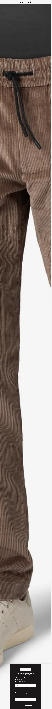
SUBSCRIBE (25, 699)
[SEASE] (25, 2)
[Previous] (1, 356)
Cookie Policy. (30, 705)
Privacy (26, 705)
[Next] (50, 356)
